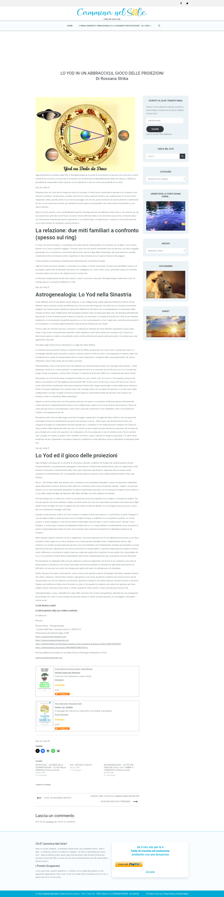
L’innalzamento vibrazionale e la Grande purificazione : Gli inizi (114, 26)
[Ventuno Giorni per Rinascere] (45, 669)
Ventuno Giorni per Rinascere (67, 672)
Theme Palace (182, 894)
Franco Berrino (61, 669)
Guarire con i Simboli (64, 707)
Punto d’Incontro (61, 714)
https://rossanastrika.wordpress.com (51, 637)
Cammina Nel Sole (50, 894)
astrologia (47, 785)
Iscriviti (155, 129)
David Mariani (87, 669)
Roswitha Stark (75, 703)
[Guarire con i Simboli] (45, 703)
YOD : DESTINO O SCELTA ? (81, 765)
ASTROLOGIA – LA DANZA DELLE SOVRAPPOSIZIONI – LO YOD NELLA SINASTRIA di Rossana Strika (51, 767)
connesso (50, 822)
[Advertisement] (112, 50)
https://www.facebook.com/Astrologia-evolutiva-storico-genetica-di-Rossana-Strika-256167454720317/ (78, 644)
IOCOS (136, 894)
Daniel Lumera (74, 669)
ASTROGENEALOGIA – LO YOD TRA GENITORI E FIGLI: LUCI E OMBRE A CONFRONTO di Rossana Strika (119, 767)
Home (70, 26)
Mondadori (59, 680)
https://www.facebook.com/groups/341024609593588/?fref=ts (62, 647)
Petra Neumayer (61, 703)
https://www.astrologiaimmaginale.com (52, 640)
